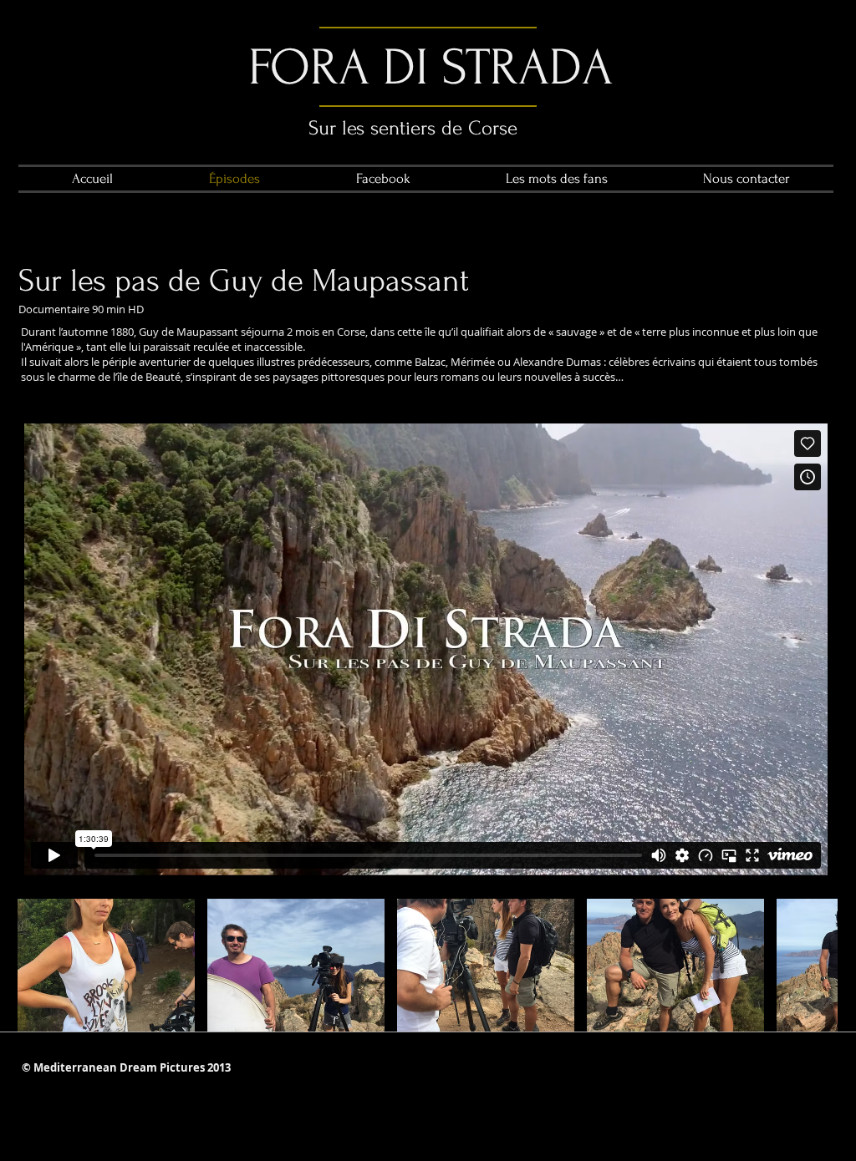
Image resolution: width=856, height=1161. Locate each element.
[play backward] (38, 965)
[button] (106, 965)
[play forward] (817, 965)
